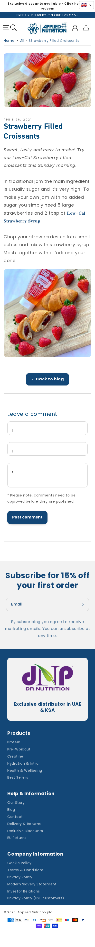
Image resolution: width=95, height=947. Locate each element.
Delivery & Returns (24, 823)
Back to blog (50, 379)
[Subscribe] (83, 604)
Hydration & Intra (22, 763)
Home (9, 40)
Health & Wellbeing (24, 770)
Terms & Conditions (25, 870)
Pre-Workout (19, 749)
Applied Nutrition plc (35, 912)
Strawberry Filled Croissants (54, 40)
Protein (13, 742)
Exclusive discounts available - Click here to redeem (47, 6)
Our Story (16, 802)
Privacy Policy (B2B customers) (35, 898)
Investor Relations (23, 891)
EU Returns (17, 837)
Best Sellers (17, 777)
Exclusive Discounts (25, 830)
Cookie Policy (19, 862)
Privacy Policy (19, 877)
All (22, 40)
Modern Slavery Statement (32, 884)
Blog (11, 809)
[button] (6, 28)
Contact (15, 816)
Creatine (15, 756)
